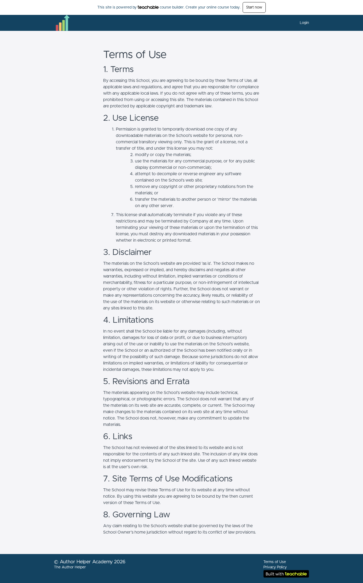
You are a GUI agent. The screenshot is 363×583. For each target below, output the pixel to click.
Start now (254, 7)
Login (304, 23)
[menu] (302, 23)
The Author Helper (70, 567)
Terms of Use (274, 562)
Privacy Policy (275, 567)
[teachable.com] (148, 7)
